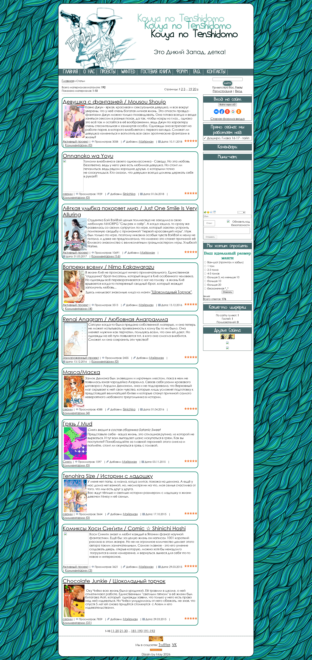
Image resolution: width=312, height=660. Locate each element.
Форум (182, 72)
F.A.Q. (197, 72)
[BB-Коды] (211, 212)
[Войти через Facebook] (221, 111)
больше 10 (214, 281)
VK (174, 644)
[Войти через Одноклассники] (238, 111)
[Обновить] (205, 212)
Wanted (128, 72)
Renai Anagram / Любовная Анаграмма (115, 319)
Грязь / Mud (77, 423)
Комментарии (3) (78, 570)
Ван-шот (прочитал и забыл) (225, 262)
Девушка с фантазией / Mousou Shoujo (114, 101)
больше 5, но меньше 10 (223, 277)
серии (68, 194)
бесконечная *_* (217, 288)
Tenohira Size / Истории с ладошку (108, 476)
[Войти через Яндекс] (227, 111)
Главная (70, 72)
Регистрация (222, 91)
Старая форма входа (227, 118)
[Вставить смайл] (208, 212)
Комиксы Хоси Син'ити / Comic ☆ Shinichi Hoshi (124, 528)
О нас (89, 72)
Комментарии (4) (78, 308)
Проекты (108, 72)
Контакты (216, 72)
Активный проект (75, 141)
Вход (238, 91)
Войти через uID (227, 104)
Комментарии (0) (78, 145)
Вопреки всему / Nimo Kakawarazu (108, 266)
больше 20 (214, 284)
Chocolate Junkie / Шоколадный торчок (114, 581)
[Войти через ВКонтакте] (216, 111)
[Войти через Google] (233, 111)
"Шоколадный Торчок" (171, 292)
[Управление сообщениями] (214, 212)
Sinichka (129, 194)
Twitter (164, 644)
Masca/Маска (81, 372)
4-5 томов (213, 273)
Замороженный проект (81, 358)
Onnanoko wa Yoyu (88, 155)
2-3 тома (212, 269)
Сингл (67, 461)
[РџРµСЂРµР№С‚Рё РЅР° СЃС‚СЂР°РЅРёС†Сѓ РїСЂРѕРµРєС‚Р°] (156, 67)
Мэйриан (146, 141)
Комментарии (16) (105, 256)
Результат (206, 296)
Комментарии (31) (77, 623)
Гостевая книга (156, 72)
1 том (210, 266)
